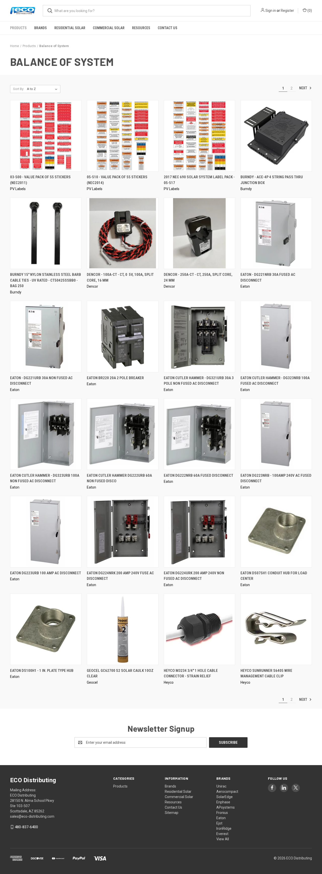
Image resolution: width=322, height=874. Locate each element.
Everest (222, 834)
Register (287, 11)
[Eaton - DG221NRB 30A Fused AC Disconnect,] (276, 233)
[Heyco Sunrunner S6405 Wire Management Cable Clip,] (276, 629)
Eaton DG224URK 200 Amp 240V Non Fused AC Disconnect (194, 576)
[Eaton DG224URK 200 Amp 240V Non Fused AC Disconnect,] (199, 531)
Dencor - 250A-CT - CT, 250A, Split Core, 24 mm (198, 277)
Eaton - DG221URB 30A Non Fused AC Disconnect (41, 381)
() (309, 11)
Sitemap (171, 813)
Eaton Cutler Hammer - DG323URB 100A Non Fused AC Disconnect (44, 478)
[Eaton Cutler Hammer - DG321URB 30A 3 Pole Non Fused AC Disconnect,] (199, 336)
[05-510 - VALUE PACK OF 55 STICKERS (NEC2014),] (122, 136)
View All (222, 839)
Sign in (270, 11)
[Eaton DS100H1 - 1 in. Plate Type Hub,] (45, 629)
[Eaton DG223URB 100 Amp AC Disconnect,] (45, 531)
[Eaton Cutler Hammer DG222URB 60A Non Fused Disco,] (122, 434)
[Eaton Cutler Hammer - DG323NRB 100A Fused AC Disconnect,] (276, 336)
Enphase (223, 802)
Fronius (222, 813)
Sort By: (18, 89)
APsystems (225, 807)
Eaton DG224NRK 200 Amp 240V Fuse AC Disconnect (120, 576)
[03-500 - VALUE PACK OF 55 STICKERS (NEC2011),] (45, 136)
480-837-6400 (26, 827)
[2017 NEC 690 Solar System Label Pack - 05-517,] (199, 136)
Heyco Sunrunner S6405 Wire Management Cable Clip (266, 673)
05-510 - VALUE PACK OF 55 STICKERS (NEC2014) (117, 180)
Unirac (221, 786)
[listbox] (43, 89)
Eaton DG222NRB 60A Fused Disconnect (198, 475)
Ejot (219, 823)
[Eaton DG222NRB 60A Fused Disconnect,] (199, 434)
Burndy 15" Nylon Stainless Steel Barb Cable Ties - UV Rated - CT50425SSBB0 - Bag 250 (45, 280)
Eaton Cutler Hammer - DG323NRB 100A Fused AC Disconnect (275, 381)
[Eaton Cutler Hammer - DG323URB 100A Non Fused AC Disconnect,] (45, 434)
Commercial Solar (109, 28)
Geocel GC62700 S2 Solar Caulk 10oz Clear (120, 673)
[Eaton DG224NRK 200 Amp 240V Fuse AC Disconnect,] (122, 531)
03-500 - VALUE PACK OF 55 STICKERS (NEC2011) (40, 180)
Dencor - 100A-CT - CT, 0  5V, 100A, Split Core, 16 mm (120, 277)
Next (303, 88)
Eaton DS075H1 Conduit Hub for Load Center (273, 576)
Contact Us (167, 28)
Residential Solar (69, 28)
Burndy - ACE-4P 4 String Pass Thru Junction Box (271, 180)
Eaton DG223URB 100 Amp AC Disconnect (45, 573)
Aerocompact (227, 792)
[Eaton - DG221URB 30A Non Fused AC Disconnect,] (45, 336)
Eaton (221, 818)
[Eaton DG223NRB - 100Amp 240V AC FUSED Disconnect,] (276, 434)
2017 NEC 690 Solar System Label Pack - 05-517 (199, 180)
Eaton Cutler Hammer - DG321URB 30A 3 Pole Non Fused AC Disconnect (199, 381)
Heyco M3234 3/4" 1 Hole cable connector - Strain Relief (191, 673)
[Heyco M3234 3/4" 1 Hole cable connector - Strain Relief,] (199, 629)
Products (18, 28)
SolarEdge (224, 797)
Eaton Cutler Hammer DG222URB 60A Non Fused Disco (119, 478)
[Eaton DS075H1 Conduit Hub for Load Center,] (276, 531)
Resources (141, 28)
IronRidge (223, 828)
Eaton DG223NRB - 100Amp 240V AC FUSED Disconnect (275, 478)
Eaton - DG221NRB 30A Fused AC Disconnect (267, 277)
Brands (40, 28)
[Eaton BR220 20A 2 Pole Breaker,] (122, 336)
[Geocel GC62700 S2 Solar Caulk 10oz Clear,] (122, 629)
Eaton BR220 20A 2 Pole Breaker (115, 378)
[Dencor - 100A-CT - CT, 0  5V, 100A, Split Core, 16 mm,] (122, 233)
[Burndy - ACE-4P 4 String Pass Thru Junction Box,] (276, 136)
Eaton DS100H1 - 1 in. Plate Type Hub (41, 670)
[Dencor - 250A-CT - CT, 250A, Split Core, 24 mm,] (199, 233)
